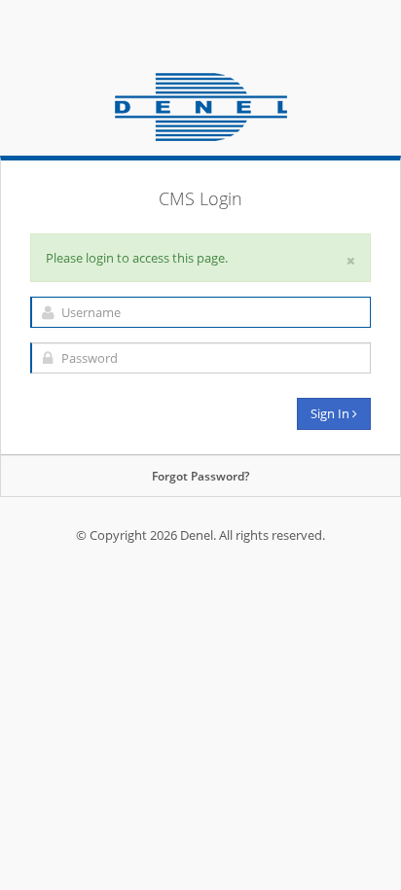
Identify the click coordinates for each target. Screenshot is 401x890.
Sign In (331, 413)
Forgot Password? (200, 476)
